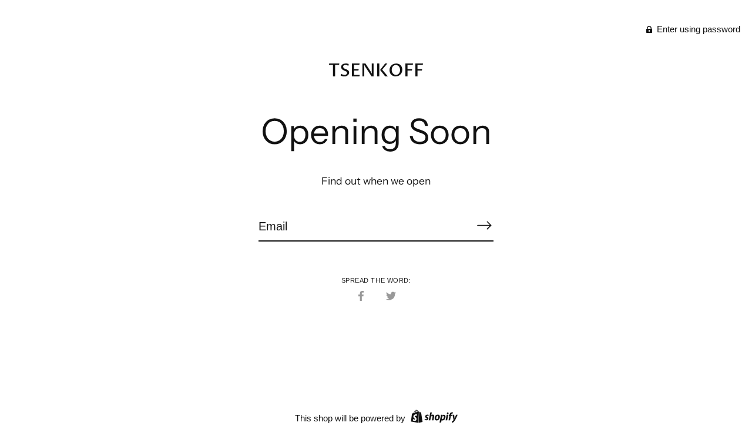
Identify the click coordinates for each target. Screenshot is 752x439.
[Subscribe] (484, 225)
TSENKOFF (376, 71)
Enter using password (697, 29)
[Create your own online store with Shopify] (433, 418)
